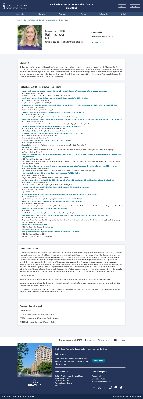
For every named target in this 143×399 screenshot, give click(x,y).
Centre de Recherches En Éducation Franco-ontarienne (40, 20)
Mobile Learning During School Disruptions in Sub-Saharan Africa (43, 208)
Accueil (20, 20)
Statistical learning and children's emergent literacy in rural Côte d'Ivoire (46, 140)
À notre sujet (20, 14)
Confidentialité (16, 396)
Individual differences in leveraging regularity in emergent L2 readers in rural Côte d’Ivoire (51, 112)
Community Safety (28, 396)
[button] (135, 6)
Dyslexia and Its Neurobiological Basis (34, 224)
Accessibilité (5, 396)
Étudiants (41, 14)
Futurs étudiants (98, 376)
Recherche (62, 14)
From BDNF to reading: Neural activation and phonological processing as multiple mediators (52, 201)
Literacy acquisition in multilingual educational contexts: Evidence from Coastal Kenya (50, 231)
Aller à (121, 6)
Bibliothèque (60, 349)
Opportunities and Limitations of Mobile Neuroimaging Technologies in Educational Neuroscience (54, 187)
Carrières (103, 349)
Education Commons (83, 349)
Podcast (83, 14)
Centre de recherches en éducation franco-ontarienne (71, 6)
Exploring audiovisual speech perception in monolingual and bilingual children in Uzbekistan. (53, 133)
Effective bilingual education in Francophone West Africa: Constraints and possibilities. (51, 126)
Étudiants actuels (98, 379)
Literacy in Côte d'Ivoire (29, 147)
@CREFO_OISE (106, 340)
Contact (123, 14)
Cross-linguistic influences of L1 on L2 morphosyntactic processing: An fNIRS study (50, 173)
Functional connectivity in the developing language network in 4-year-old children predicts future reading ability (59, 194)
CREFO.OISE (91, 340)
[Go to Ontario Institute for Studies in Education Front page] (15, 6)
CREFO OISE (121, 340)
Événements (103, 14)
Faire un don (98, 361)
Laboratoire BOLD (97, 42)
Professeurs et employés (101, 381)
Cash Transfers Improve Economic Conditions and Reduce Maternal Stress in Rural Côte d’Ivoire (54, 98)
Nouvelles (95, 349)
